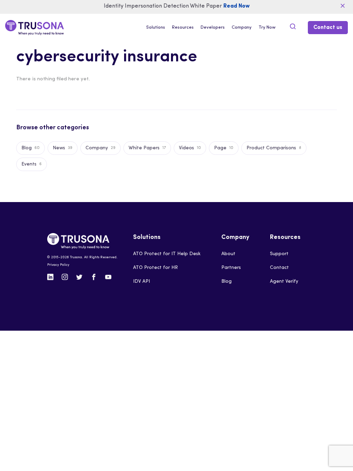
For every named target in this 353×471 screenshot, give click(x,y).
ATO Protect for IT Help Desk (167, 254)
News (62, 148)
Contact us (327, 27)
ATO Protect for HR (155, 267)
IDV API (141, 281)
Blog (30, 148)
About (228, 254)
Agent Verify (284, 281)
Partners (231, 267)
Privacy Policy (58, 265)
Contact (279, 267)
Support (279, 254)
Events (31, 164)
